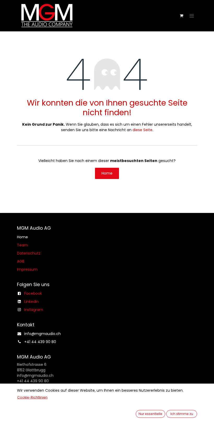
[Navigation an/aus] (191, 15)
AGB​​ (20, 261)
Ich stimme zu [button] (181, 414)
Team (22, 245)
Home (107, 173)
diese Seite (142, 129)
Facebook (33, 293)
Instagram (33, 309)
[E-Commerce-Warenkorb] (181, 16)
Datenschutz (28, 253)
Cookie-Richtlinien (32, 397)
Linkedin (31, 301)
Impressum (27, 269)
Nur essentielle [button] (150, 414)
